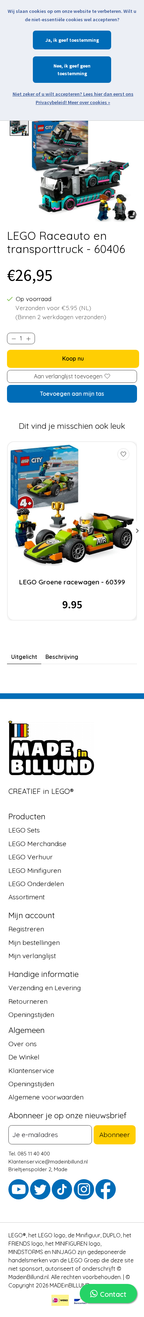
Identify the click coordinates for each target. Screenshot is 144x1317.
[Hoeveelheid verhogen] (28, 338)
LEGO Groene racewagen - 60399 (72, 582)
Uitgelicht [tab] (24, 656)
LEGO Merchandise (37, 843)
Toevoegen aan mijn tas (72, 393)
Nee (57, 66)
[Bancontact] (80, 1301)
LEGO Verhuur (30, 857)
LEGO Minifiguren (34, 870)
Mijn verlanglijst (32, 956)
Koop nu (73, 358)
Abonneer (114, 1134)
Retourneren (28, 1001)
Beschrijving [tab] (61, 656)
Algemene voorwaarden (46, 1097)
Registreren (26, 929)
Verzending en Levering (44, 988)
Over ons (22, 1044)
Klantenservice (31, 1070)
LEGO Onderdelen (36, 884)
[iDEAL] (60, 1301)
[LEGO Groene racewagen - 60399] (72, 505)
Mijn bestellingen (34, 942)
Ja (48, 40)
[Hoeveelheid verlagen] (13, 338)
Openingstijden (31, 1014)
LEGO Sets (24, 830)
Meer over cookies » (89, 102)
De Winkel (23, 1057)
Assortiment (26, 897)
